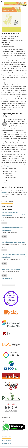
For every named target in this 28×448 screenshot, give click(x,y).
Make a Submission (8, 284)
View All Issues (5, 278)
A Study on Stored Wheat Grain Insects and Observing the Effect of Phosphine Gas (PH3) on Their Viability (13, 256)
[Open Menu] (1, 1)
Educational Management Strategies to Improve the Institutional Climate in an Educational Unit (12, 229)
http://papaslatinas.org (10, 166)
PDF (3, 223)
